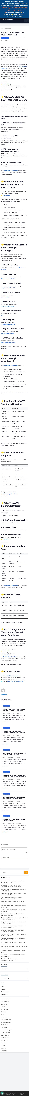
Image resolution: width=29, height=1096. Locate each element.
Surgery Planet (5, 1035)
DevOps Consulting (6, 1019)
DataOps (3, 1012)
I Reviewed (4, 1050)
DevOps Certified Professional (11, 7)
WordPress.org (5, 994)
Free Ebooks (4, 1027)
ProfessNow (4, 1043)
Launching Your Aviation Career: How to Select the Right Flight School (14, 753)
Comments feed (5, 992)
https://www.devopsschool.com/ (15, 681)
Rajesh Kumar (6, 195)
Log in (2, 986)
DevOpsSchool (6, 84)
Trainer (21, 1094)
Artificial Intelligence (6, 1009)
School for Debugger (6, 1030)
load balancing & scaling (7, 333)
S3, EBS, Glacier (5, 297)
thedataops (12, 38)
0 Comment (5, 40)
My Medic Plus (4, 1040)
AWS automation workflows (8, 342)
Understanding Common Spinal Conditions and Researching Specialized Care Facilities (14, 732)
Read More (6, 722)
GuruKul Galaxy (5, 1017)
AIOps (2, 1014)
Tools (14, 1094)
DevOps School (5, 1001)
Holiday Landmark (5, 1032)
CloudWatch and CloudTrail (8, 324)
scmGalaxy (3, 1006)
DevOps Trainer (5, 1024)
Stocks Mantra (4, 1048)
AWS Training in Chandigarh (10, 170)
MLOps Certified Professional (15, 10)
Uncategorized (8, 28)
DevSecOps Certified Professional (18, 9)
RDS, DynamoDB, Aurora (7, 306)
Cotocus (3, 1045)
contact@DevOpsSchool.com (13, 675)
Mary (4, 713)
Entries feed (4, 989)
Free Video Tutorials (6, 999)
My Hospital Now (5, 1037)
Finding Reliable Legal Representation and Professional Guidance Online (14, 797)
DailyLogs (22, 1093)
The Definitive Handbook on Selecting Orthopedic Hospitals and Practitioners (14, 775)
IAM (2, 315)
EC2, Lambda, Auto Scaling (8, 278)
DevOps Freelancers (6, 1022)
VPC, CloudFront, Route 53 (8, 288)
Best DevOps (4, 1004)
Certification (13, 1093)
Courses (8, 1094)
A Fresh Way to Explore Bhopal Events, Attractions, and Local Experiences (14, 709)
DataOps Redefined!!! (7, 19)
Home (2, 28)
